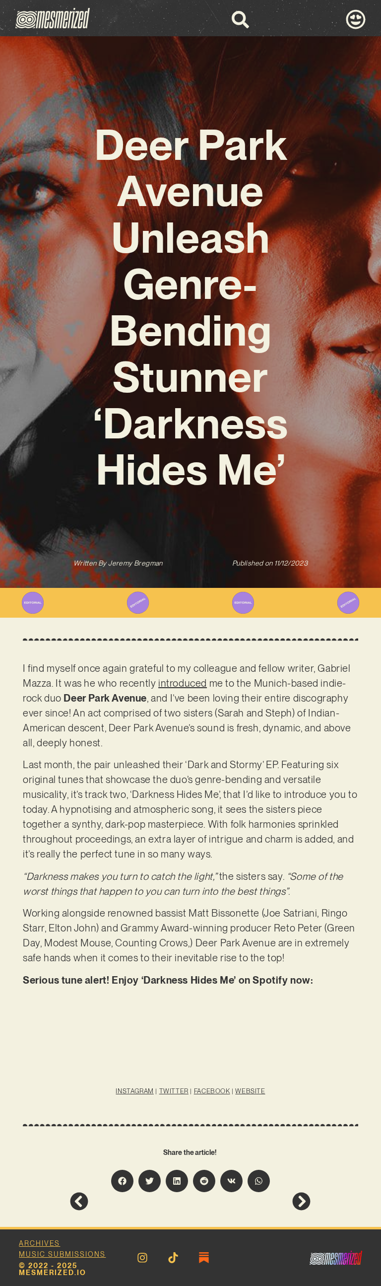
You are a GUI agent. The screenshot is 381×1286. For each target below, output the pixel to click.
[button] (122, 1181)
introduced (182, 683)
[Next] (250, 1201)
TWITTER (174, 1091)
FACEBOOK (212, 1091)
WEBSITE (250, 1091)
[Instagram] (142, 1257)
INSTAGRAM (134, 1091)
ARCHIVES (39, 1243)
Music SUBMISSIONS (62, 1254)
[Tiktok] (173, 1257)
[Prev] (130, 1201)
